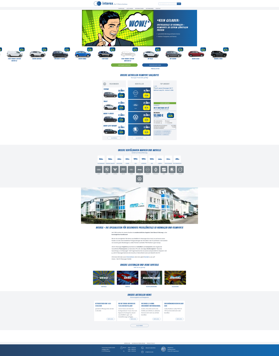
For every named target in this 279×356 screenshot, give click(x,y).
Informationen (139, 8)
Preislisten (155, 69)
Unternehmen (149, 8)
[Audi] (98, 169)
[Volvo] (180, 169)
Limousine (119, 163)
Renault (155, 174)
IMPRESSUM (127, 343)
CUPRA (115, 174)
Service (127, 286)
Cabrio (160, 163)
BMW (107, 174)
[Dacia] (123, 169)
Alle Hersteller (139, 138)
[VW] (139, 178)
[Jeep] (139, 169)
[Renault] (155, 169)
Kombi (127, 163)
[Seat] (163, 169)
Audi (99, 174)
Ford (131, 174)
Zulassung (175, 286)
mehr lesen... (111, 319)
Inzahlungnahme (151, 286)
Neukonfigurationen (155, 65)
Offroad (143, 163)
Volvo (180, 174)
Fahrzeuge (121, 8)
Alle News (139, 325)
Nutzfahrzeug (177, 163)
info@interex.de (149, 352)
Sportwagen (168, 163)
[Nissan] (147, 169)
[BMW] (106, 169)
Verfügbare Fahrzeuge (124, 65)
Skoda (172, 174)
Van (152, 163)
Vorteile (104, 286)
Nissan (148, 174)
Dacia (123, 174)
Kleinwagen (101, 163)
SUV (136, 163)
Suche (178, 3)
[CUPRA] (115, 169)
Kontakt (158, 8)
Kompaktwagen (110, 163)
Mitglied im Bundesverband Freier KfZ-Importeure (173, 349)
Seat (164, 174)
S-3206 (155, 86)
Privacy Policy (151, 343)
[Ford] (131, 169)
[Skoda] (172, 169)
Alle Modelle (114, 138)
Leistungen (130, 8)
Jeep (139, 174)
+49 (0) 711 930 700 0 (150, 348)
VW (139, 183)
